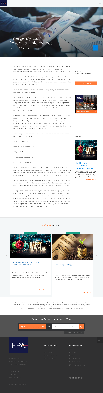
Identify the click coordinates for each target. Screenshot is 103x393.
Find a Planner (48, 352)
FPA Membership (75, 362)
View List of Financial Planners (75, 332)
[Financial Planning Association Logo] (3, 3)
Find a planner (86, 83)
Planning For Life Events (51, 355)
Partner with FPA (74, 358)
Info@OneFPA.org (14, 358)
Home (46, 349)
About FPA (72, 349)
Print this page (79, 77)
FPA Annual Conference (77, 365)
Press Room (73, 352)
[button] (95, 47)
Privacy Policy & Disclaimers (17, 384)
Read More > (91, 179)
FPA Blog (72, 355)
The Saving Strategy (63, 265)
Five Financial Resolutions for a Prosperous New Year (84, 165)
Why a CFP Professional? (52, 358)
